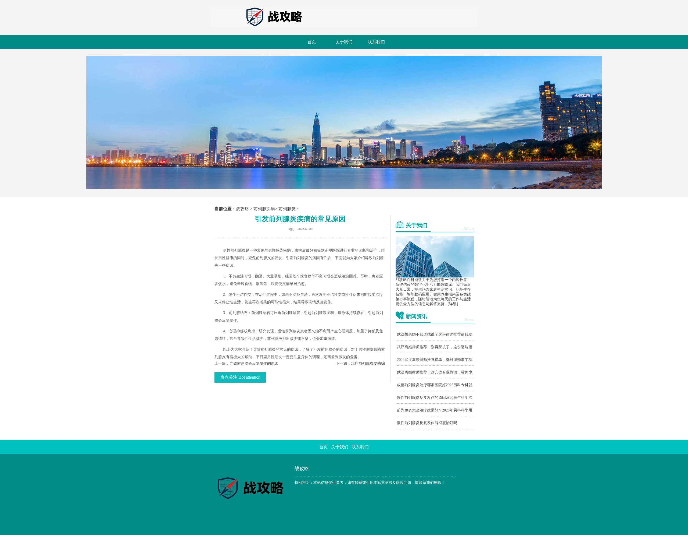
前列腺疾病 (264, 208)
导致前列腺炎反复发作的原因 (254, 363)
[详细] (453, 304)
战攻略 (242, 208)
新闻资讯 (416, 316)
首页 (311, 42)
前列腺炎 (287, 208)
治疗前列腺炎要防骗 (368, 363)
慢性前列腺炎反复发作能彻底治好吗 (427, 423)
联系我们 (376, 42)
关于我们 (344, 42)
